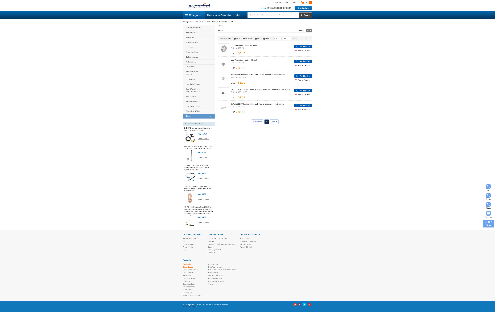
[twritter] (304, 304)
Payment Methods (246, 247)
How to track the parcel (248, 241)
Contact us (303, 8)
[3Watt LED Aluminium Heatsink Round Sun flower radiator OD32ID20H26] (223, 93)
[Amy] (488, 186)
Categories (195, 15)
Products (205, 22)
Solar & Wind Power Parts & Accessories (193, 90)
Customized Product (193, 106)
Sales (238, 39)
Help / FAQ (211, 241)
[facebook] (300, 304)
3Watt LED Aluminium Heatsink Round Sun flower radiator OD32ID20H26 (260, 89)
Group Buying (188, 267)
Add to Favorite (304, 51)
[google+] (295, 304)
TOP (490, 222)
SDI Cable (189, 47)
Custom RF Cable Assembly (217, 238)
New (258, 39)
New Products (191, 96)
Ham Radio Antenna (193, 84)
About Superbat (188, 244)
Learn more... (203, 138)
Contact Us (212, 253)
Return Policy (244, 238)
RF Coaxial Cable (192, 42)
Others (213, 22)
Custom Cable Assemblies (219, 15)
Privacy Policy (188, 247)
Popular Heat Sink (225, 22)
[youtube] (309, 304)
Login (294, 2)
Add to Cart (305, 47)
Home (197, 22)
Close (488, 225)
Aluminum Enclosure (193, 101)
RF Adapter (190, 37)
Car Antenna (190, 67)
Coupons (211, 247)
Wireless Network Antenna (192, 73)
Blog (238, 15)
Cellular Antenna (192, 57)
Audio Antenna (191, 62)
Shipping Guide (245, 244)
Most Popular (226, 39)
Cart (307, 2)
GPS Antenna (190, 79)
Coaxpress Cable (192, 52)
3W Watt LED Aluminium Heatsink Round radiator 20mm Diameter (258, 75)
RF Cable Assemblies (193, 28)
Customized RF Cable (193, 111)
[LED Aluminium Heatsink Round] (223, 49)
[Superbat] (488, 213)
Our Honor (186, 241)
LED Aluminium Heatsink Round (244, 45)
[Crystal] (488, 195)
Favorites (248, 39)
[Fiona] (488, 204)
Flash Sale (187, 264)
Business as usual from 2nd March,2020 (222, 244)
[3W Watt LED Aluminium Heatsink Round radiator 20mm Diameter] (223, 78)
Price (267, 39)
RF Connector (191, 32)
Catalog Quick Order (281, 2)
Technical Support (189, 238)
